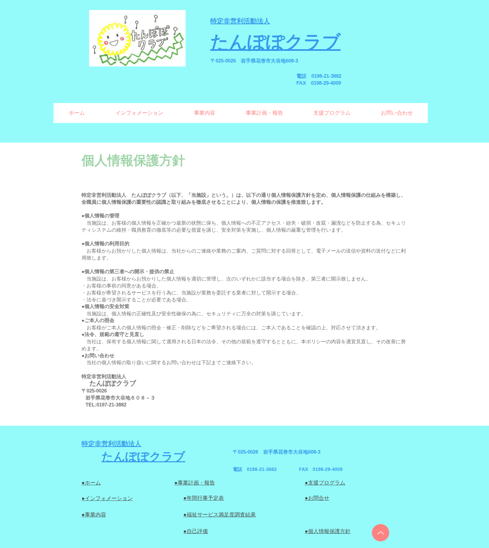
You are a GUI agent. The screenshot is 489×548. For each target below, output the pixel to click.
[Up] (380, 532)
